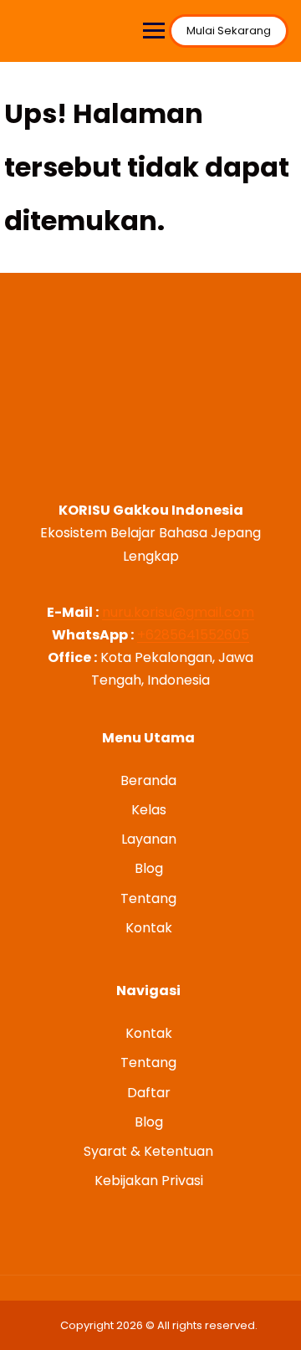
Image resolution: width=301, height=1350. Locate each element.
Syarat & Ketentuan (148, 1151)
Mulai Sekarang (228, 30)
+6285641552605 (193, 634)
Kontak (148, 927)
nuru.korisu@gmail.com (178, 612)
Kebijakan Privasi (148, 1180)
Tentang (148, 898)
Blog (149, 868)
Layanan (148, 839)
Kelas (148, 809)
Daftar (149, 1092)
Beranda (148, 780)
